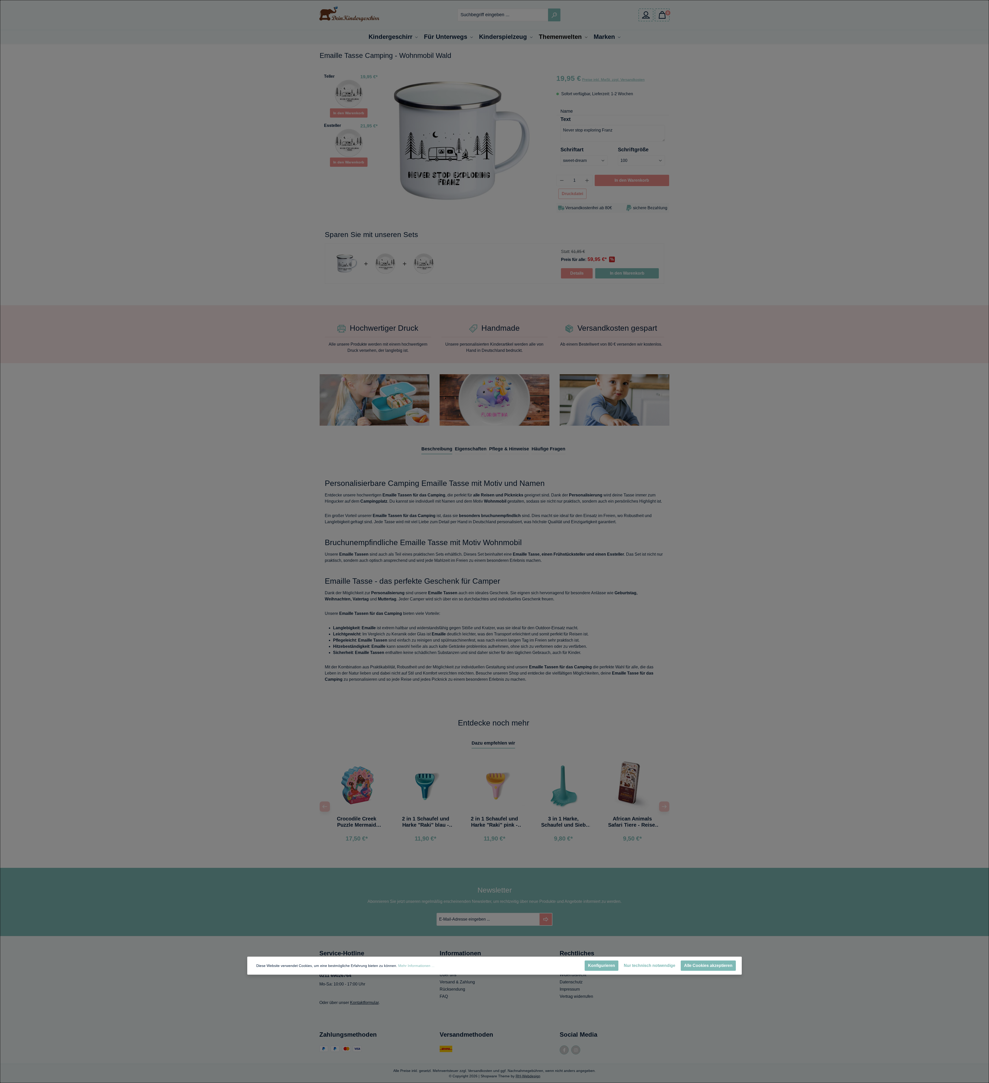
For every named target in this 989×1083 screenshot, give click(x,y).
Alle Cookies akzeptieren (708, 965)
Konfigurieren (601, 965)
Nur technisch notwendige (649, 965)
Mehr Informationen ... (416, 966)
